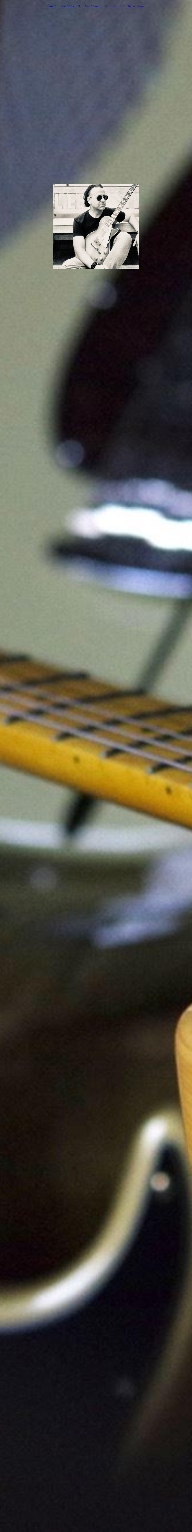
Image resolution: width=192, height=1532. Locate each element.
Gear (122, 6)
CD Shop (131, 6)
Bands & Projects (92, 6)
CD (78, 6)
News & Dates (68, 6)
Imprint (141, 6)
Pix (105, 6)
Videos (113, 6)
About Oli (52, 6)
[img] (96, 766)
